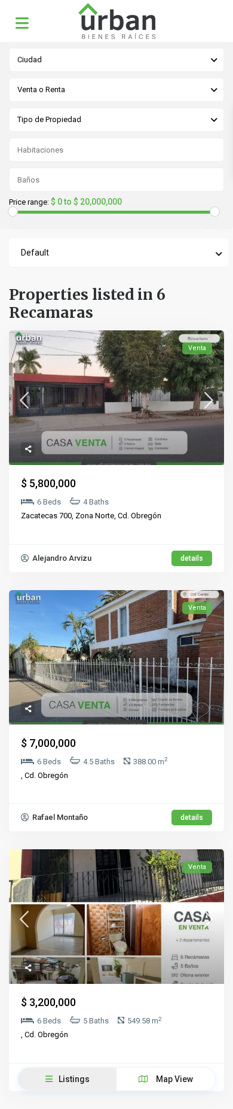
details (191, 558)
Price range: (29, 202)
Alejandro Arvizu (60, 558)
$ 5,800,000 (48, 483)
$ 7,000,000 (48, 743)
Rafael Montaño (59, 817)
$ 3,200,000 (48, 1002)
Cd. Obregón (139, 515)
